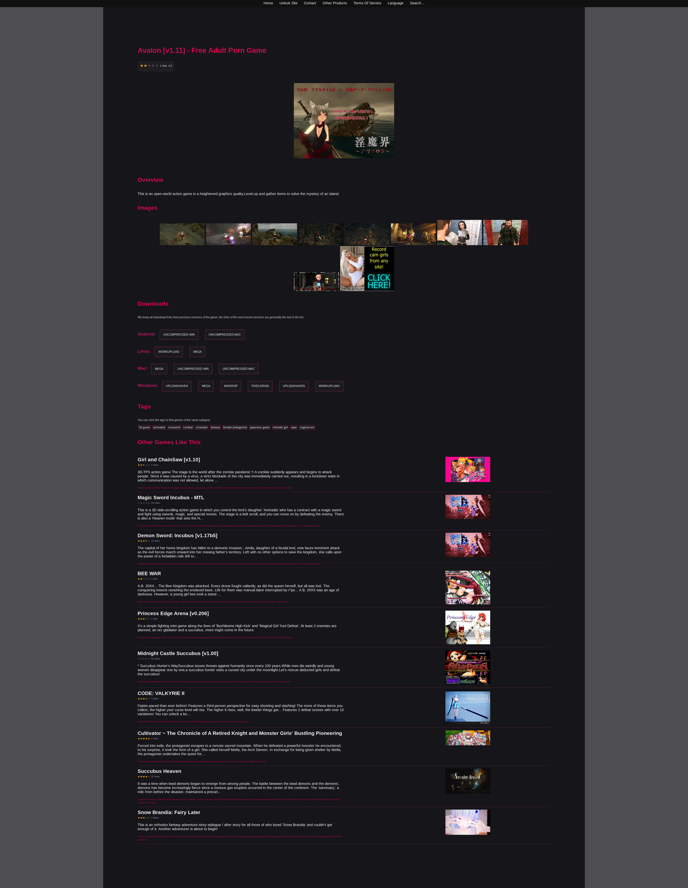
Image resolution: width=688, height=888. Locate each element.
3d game (144, 427)
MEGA (197, 351)
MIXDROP (231, 386)
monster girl (280, 427)
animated (159, 427)
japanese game (260, 427)
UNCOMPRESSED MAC (225, 334)
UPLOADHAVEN (177, 386)
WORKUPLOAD (168, 351)
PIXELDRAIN (260, 386)
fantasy (215, 427)
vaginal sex (307, 427)
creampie (202, 427)
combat (188, 427)
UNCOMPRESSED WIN (179, 334)
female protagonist (235, 427)
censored (174, 427)
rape (294, 427)
